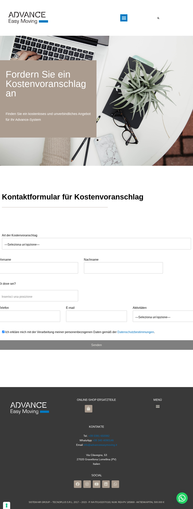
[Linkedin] (106, 484)
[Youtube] (96, 484)
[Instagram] (87, 484)
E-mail (70, 307)
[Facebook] (77, 484)
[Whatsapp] (115, 484)
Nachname (91, 259)
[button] (123, 17)
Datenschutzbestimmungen (135, 332)
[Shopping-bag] (88, 408)
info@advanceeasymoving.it (100, 444)
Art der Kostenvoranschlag (19, 235)
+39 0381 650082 (99, 435)
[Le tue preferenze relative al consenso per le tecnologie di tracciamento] (6, 505)
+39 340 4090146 (103, 440)
